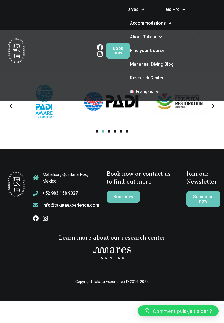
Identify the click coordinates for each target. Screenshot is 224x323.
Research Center (147, 77)
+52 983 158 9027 (60, 193)
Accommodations (148, 23)
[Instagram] (45, 218)
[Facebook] (36, 218)
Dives (132, 9)
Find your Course (147, 50)
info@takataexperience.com (70, 205)
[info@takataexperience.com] (35, 205)
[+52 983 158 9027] (35, 193)
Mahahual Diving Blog (152, 64)
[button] (11, 106)
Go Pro (173, 9)
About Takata (143, 36)
